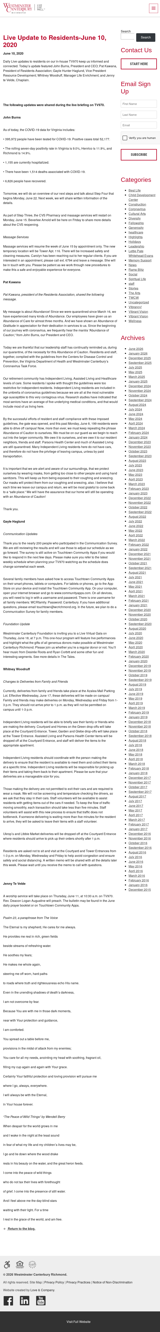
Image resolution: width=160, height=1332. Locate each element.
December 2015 (140, 889)
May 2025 (135, 372)
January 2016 (138, 885)
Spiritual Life (137, 279)
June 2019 (136, 693)
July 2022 (135, 521)
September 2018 (140, 735)
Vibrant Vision (138, 311)
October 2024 (138, 395)
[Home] (24, 12)
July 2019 (135, 689)
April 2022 (136, 535)
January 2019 (138, 717)
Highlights (136, 237)
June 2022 (136, 526)
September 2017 (140, 791)
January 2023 (138, 493)
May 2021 (135, 586)
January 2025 (138, 381)
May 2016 (135, 866)
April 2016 (136, 871)
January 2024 (138, 437)
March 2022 (137, 540)
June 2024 (136, 414)
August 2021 (137, 572)
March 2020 (137, 651)
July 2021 (135, 577)
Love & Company (42, 1290)
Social (133, 274)
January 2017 (138, 829)
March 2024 (137, 428)
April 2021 (136, 591)
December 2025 (140, 358)
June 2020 (136, 637)
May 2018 (135, 754)
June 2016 (136, 861)
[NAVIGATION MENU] (153, 8)
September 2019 (140, 679)
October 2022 (138, 507)
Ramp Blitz (136, 269)
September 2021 (140, 568)
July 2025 (135, 367)
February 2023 (139, 488)
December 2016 (140, 833)
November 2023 (140, 446)
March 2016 (137, 875)
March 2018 (137, 763)
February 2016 (139, 880)
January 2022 (138, 549)
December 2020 (140, 610)
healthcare (136, 232)
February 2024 (139, 432)
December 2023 (140, 442)
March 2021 (137, 596)
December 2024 (140, 386)
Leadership (136, 246)
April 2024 (136, 423)
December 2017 (140, 777)
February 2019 (139, 712)
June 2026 (136, 348)
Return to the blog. (21, 1228)
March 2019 (137, 707)
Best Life (135, 190)
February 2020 (139, 656)
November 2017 (140, 782)
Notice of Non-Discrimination (112, 1282)
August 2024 (137, 404)
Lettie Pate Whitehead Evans (141, 253)
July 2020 (135, 633)
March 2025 (137, 376)
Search (126, 31)
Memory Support (140, 260)
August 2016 (137, 852)
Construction (137, 204)
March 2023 (137, 484)
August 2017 (137, 796)
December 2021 (140, 554)
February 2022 (139, 544)
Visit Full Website (79, 1321)
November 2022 (140, 502)
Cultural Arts (137, 213)
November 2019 (140, 670)
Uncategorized (139, 302)
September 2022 (140, 512)
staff (131, 283)
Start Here (139, 64)
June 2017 (136, 805)
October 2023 (138, 451)
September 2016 (140, 847)
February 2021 (139, 600)
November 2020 (140, 614)
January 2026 (138, 353)
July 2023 (135, 465)
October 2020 (138, 619)
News (133, 265)
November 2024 (140, 390)
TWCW (134, 297)
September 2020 (140, 624)
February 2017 (139, 824)
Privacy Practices (78, 1282)
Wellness (135, 321)
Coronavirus (137, 209)
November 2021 (140, 558)
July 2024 (135, 409)
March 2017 (137, 819)
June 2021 (136, 582)
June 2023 (136, 470)
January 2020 (138, 661)
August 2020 (137, 628)
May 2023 (135, 474)
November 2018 (140, 726)
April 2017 (136, 815)
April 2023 (136, 479)
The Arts (134, 293)
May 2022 (135, 530)
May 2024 (135, 418)
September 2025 (140, 362)
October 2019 (138, 675)
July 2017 (135, 801)
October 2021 (138, 563)
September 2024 (140, 400)
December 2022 (140, 498)
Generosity (136, 227)
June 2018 (136, 749)
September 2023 (140, 456)
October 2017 (138, 787)
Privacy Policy (54, 1282)
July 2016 (135, 857)
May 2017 (135, 810)
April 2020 (136, 647)
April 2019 (136, 703)
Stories (133, 288)
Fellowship (136, 223)
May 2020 (135, 642)
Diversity (135, 218)
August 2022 (137, 516)
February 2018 (139, 768)
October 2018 (138, 731)
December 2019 (140, 665)
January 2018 (138, 773)
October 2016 (138, 843)
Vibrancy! (135, 307)
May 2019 (135, 698)
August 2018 (137, 740)
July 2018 (135, 745)
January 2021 (138, 605)
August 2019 (137, 684)
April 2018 (136, 759)
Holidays (135, 241)
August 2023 (137, 460)
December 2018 (140, 721)
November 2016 (140, 838)
